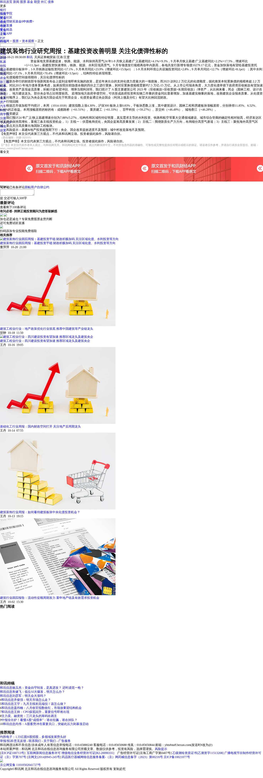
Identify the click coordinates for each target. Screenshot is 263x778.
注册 (3, 118)
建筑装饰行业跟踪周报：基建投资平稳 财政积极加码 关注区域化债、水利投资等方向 (58, 243)
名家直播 (6, 25)
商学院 (4, 114)
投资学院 (6, 13)
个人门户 (6, 122)
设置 (3, 130)
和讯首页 (6, 1)
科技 (3, 110)
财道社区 (6, 17)
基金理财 (6, 21)
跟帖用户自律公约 (37, 187)
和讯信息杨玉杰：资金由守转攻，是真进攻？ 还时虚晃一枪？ (42, 687)
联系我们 (35, 740)
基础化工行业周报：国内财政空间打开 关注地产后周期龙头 (40, 426)
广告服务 (64, 740)
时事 (3, 86)
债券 (51, 1)
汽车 (3, 106)
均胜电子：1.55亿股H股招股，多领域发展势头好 (33, 736)
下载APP (6, 33)
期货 (37, 1)
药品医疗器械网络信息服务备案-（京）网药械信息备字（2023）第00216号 (112, 757)
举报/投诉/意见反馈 (13, 740)
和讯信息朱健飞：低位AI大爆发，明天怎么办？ (32, 691)
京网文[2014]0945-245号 (44, 757)
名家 (3, 98)
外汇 (44, 1)
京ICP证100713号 (12, 753)
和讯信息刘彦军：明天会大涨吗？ (23, 695)
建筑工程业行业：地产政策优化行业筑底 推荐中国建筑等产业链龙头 (46, 328)
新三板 (4, 82)
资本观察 (28, 41)
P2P (2, 38)
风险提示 (161, 749)
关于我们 (50, 740)
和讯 (30, 57)
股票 (23, 1)
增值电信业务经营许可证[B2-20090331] (87, 753)
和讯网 (4, 41)
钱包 (3, 126)
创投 (3, 65)
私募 (3, 61)
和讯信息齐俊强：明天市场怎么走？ (26, 699)
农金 (3, 78)
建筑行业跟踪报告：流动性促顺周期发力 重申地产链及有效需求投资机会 (49, 597)
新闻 (16, 1)
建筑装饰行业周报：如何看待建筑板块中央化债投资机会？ (40, 512)
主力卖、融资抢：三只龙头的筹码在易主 (29, 716)
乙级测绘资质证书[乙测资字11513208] (198, 753)
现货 (3, 69)
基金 (30, 1)
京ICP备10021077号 (177, 757)
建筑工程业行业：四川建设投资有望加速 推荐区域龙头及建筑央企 (45, 340)
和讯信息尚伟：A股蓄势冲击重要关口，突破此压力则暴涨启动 (46, 724)
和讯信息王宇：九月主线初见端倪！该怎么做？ (34, 703)
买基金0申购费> (23, 21)
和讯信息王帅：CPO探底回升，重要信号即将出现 (35, 711)
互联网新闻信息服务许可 (44, 753)
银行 (3, 10)
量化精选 (6, 29)
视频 (3, 90)
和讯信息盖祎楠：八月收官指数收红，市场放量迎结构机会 (42, 707)
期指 (3, 73)
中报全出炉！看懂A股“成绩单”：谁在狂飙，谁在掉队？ (39, 720)
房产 (3, 102)
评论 (3, 94)
